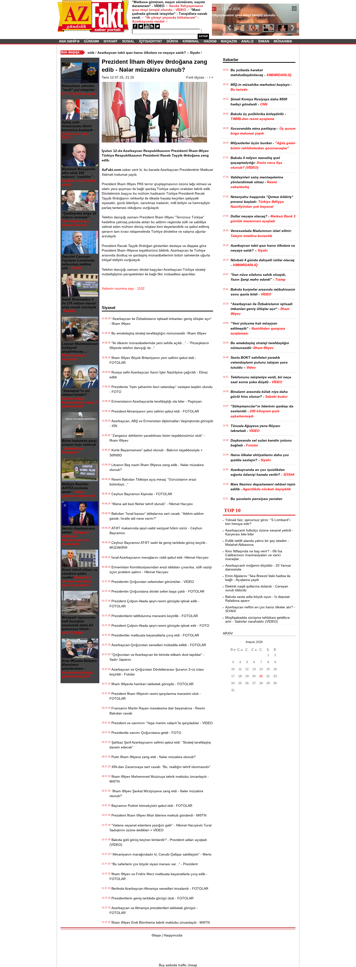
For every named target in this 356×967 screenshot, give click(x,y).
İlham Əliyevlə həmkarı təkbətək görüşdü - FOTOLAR (151, 684)
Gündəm (91, 41)
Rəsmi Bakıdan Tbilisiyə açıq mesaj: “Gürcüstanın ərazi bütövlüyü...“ (152, 481)
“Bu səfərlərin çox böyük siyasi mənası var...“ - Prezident (153, 864)
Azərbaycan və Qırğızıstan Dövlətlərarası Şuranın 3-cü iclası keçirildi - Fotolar (156, 671)
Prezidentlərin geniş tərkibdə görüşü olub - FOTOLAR (151, 898)
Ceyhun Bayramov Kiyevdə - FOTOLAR (140, 494)
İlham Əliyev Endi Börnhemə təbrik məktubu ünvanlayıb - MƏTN (159, 922)
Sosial (128, 41)
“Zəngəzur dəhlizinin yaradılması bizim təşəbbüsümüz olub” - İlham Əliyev (157, 438)
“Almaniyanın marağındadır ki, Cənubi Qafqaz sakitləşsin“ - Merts (160, 854)
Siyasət (110, 41)
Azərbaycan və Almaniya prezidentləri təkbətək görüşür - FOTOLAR (153, 910)
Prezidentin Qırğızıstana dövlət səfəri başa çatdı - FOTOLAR (156, 591)
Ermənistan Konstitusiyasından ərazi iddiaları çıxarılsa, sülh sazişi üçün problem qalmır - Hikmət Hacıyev (160, 569)
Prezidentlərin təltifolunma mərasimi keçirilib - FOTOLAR (153, 616)
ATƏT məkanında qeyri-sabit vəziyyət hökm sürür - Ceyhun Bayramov (155, 530)
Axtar (203, 36)
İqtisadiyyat (150, 41)
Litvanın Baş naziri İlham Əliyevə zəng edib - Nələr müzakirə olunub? (156, 467)
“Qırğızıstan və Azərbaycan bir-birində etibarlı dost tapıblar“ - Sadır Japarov (156, 657)
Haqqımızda (173, 935)
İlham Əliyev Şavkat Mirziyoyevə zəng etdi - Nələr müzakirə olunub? (156, 793)
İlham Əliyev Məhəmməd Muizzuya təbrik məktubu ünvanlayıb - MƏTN (159, 779)
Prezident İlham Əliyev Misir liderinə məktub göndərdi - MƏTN (157, 815)
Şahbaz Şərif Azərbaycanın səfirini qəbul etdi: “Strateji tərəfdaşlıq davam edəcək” (160, 744)
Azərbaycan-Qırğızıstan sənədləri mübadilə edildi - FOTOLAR (157, 645)
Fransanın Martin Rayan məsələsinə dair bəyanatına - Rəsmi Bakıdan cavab (157, 710)
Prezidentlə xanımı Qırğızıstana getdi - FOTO (145, 733)
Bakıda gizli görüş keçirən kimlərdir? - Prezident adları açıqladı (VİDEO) (158, 842)
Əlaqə (156, 935)
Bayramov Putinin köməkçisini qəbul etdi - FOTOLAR (150, 806)
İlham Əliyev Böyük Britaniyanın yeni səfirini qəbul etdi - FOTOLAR (152, 360)
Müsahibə (283, 41)
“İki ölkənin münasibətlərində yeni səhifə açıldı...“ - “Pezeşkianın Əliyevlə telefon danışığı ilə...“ (159, 345)
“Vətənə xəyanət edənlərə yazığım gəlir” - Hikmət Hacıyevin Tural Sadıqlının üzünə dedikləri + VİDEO (160, 827)
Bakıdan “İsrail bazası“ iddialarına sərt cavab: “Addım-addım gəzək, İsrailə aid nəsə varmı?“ (156, 516)
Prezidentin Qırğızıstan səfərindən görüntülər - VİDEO (151, 582)
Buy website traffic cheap (178, 965)
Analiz (247, 41)
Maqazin (229, 41)
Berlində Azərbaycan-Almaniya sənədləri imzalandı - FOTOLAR (158, 888)
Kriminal (191, 41)
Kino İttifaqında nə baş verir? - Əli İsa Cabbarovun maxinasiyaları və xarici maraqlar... (253, 555)
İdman (263, 41)
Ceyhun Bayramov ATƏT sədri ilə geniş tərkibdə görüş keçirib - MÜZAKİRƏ (158, 545)
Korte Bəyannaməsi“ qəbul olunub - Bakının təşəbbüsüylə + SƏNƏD (155, 452)
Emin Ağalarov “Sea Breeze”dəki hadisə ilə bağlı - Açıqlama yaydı (257, 578)
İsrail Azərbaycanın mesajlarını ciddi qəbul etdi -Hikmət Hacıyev (159, 557)
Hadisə (210, 41)
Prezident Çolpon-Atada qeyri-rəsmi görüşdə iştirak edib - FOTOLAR (154, 603)
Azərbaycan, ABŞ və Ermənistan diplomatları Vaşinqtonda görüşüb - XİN (161, 423)
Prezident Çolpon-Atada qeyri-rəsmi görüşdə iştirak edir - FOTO (159, 625)
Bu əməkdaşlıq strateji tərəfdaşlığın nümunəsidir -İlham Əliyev (157, 333)
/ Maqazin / (222, 9)
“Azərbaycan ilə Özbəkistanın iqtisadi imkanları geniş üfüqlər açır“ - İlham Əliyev (160, 321)
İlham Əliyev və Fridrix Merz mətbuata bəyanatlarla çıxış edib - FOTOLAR (158, 876)
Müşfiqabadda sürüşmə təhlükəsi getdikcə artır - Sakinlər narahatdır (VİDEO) (257, 619)
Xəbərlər (230, 60)
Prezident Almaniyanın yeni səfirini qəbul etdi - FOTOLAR (154, 411)
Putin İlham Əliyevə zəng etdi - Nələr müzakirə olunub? (152, 757)
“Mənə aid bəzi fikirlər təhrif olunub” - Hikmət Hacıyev (151, 504)
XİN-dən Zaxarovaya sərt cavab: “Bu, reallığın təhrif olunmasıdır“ (160, 767)
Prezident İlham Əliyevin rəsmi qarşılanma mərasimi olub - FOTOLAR (155, 696)
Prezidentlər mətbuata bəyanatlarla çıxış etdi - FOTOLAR (154, 635)
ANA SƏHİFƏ (69, 41)
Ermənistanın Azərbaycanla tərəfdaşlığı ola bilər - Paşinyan (155, 401)
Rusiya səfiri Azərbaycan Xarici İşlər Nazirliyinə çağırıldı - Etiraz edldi (158, 374)
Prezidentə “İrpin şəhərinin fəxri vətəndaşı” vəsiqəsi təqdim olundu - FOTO (161, 389)
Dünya (172, 41)
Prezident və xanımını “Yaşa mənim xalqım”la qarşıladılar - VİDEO (161, 723)
